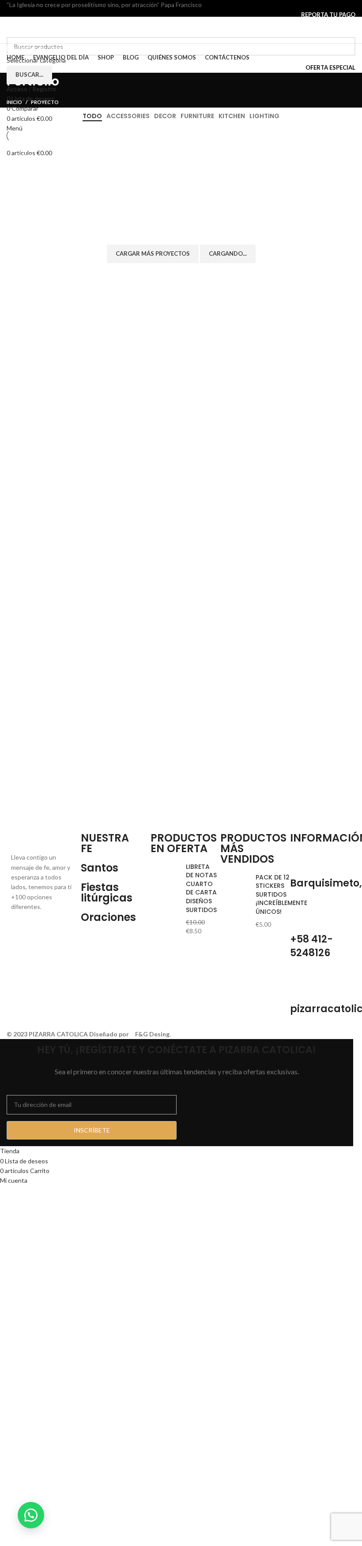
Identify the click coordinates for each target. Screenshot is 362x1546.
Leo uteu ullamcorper (284, 217)
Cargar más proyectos (153, 253)
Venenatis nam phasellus (176, 217)
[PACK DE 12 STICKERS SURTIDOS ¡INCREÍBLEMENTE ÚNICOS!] (234, 901)
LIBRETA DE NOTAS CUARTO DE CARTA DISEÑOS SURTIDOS (201, 888)
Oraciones (108, 917)
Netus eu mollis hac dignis (177, 168)
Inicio (14, 102)
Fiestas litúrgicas (106, 892)
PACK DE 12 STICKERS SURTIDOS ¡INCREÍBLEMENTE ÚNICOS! (281, 894)
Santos (99, 868)
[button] (31, 1515)
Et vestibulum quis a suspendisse (283, 173)
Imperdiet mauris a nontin (60, 217)
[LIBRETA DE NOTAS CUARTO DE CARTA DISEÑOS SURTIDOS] (165, 899)
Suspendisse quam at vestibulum (53, 173)
